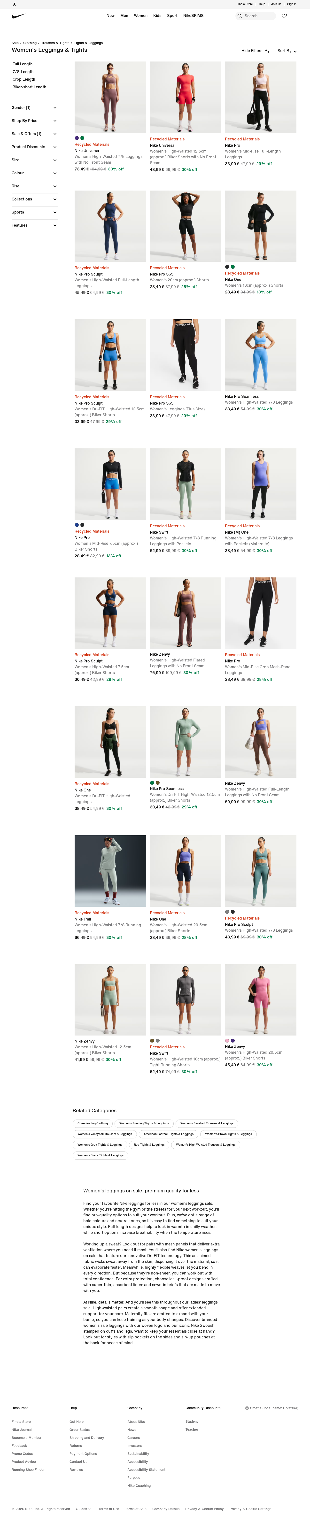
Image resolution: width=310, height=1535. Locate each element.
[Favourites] (284, 16)
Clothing (30, 43)
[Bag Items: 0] (294, 16)
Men (124, 16)
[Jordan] (14, 4)
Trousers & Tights (55, 43)
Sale (15, 43)
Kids (157, 16)
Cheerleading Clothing (93, 1123)
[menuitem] (266, 4)
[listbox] (287, 51)
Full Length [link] (22, 64)
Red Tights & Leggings (149, 1144)
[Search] (239, 16)
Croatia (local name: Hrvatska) (274, 1408)
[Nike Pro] (260, 97)
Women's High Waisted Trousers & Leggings (205, 1144)
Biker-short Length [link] (29, 87)
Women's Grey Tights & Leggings (100, 1144)
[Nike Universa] (110, 97)
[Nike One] (260, 226)
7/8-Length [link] (23, 72)
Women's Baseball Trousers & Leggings (206, 1123)
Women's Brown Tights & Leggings (228, 1134)
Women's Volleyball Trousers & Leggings (105, 1134)
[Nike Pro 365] (185, 226)
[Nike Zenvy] (185, 613)
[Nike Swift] (185, 484)
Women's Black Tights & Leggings (101, 1155)
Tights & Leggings (88, 43)
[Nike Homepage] (19, 16)
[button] (35, 108)
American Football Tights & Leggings (169, 1134)
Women (140, 16)
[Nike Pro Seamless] (260, 355)
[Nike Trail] (110, 871)
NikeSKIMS (193, 16)
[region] (31, 148)
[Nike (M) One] (260, 484)
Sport (172, 16)
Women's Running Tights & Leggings (144, 1123)
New (111, 16)
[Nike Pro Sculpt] (110, 226)
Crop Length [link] (24, 79)
